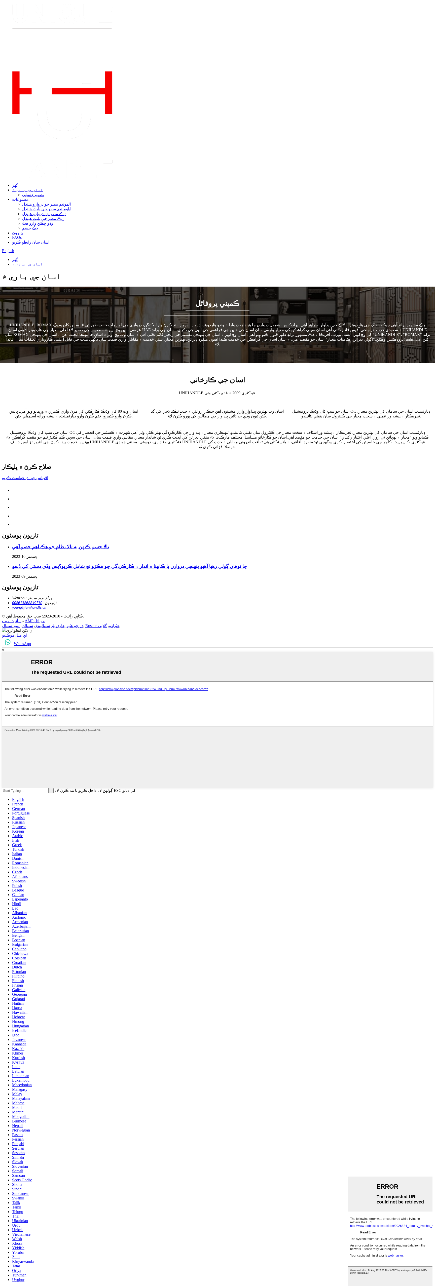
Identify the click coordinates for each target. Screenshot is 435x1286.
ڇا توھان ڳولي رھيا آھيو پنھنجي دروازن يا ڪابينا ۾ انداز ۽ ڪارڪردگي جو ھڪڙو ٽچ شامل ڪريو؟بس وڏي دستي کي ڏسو (129, 566)
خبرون (17, 233)
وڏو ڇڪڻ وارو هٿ (37, 223)
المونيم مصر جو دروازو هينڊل (46, 204)
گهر (15, 185)
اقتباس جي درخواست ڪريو (25, 478)
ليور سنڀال (11, 625)
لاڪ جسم (30, 228)
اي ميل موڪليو (14, 635)
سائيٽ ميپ (11, 621)
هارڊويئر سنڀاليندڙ (49, 625)
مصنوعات (20, 199)
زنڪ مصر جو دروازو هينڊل (44, 214)
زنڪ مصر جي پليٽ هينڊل (43, 218)
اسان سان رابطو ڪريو (30, 242)
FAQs (17, 237)
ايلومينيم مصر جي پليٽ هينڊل (46, 209)
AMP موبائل (35, 621)
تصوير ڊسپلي (33, 194)
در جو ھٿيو (74, 625)
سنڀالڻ (27, 625)
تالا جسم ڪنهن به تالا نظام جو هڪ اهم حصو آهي (60, 546)
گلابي (102, 625)
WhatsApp (22, 644)
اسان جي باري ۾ (27, 190)
